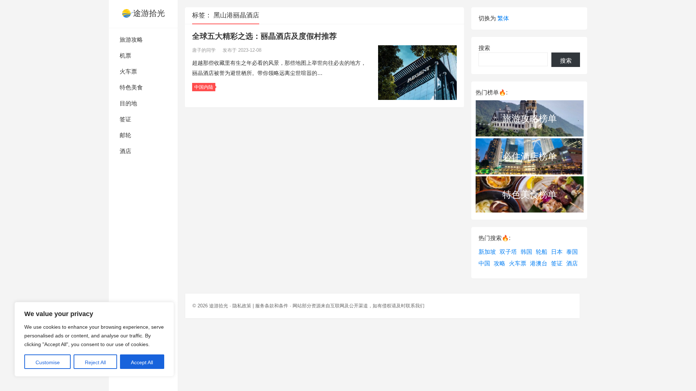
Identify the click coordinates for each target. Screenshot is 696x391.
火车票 (128, 71)
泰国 (572, 252)
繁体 (503, 18)
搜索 (484, 48)
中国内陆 (203, 87)
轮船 (541, 252)
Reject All (95, 362)
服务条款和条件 (271, 305)
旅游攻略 (131, 40)
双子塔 (508, 252)
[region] (94, 339)
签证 (125, 119)
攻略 (499, 263)
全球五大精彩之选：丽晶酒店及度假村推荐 (264, 36)
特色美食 (131, 87)
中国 (484, 263)
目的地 (128, 103)
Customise (48, 362)
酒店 (125, 151)
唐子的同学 (204, 50)
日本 (557, 252)
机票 (125, 55)
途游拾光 (149, 13)
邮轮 (125, 135)
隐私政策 (241, 305)
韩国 (526, 252)
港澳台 (538, 263)
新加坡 (487, 252)
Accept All (142, 362)
